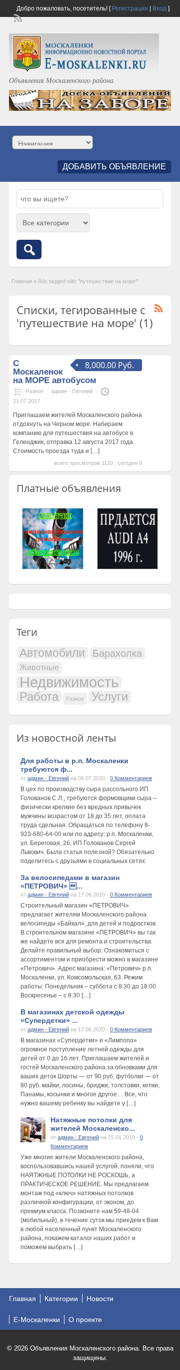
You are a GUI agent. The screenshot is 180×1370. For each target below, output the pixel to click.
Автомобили (52, 653)
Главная (22, 281)
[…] (95, 451)
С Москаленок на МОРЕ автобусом (54, 372)
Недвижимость (69, 682)
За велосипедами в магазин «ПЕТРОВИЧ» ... (70, 882)
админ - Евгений (71, 391)
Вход (159, 8)
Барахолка (117, 653)
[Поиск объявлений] (29, 249)
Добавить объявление (114, 166)
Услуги (110, 697)
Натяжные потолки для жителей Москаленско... (92, 1124)
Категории (61, 1299)
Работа (39, 697)
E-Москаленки (37, 1320)
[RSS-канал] (17, 17)
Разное (35, 391)
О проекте (85, 1320)
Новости (100, 1299)
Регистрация (130, 8)
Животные (39, 667)
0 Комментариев (131, 778)
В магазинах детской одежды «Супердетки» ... (72, 1016)
